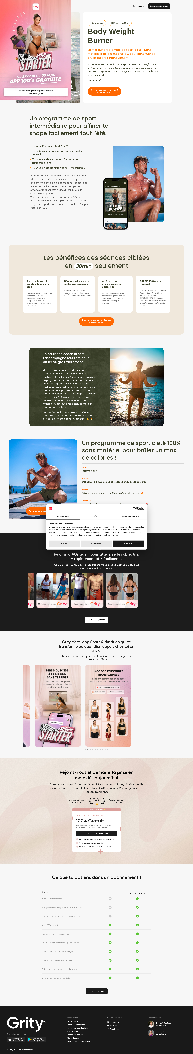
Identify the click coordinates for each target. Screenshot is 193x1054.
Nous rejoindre (72, 1031)
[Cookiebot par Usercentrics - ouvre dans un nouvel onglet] (134, 508)
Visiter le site (161, 1025)
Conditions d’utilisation (76, 1025)
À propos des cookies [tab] (130, 516)
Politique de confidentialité (77, 1028)
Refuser (64, 544)
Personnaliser (95, 544)
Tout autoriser (128, 544)
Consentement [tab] (63, 516)
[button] (85, 749)
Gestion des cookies (75, 1035)
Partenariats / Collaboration (78, 1041)
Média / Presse (73, 1038)
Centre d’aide (72, 1021)
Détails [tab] (96, 516)
